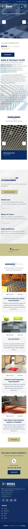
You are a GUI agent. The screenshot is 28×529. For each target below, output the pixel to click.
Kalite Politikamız (8, 229)
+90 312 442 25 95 (21, 1)
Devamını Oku (5, 208)
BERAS (6, 525)
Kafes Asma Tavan (9, 153)
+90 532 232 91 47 (7, 494)
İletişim (5, 518)
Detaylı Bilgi (6, 155)
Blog (5, 515)
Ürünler (5, 508)
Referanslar (6, 511)
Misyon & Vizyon (7, 214)
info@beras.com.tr (7, 496)
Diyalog (23, 525)
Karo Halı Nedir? (14, 339)
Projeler (5, 513)
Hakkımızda (5, 200)
